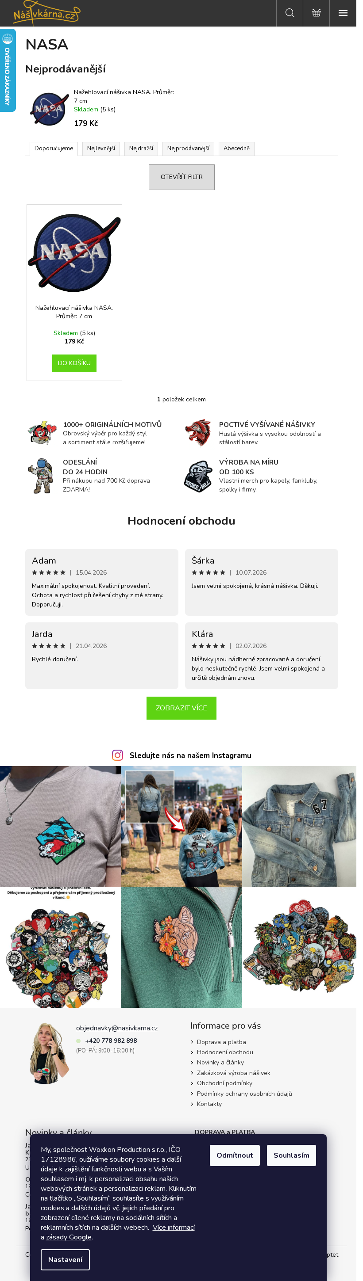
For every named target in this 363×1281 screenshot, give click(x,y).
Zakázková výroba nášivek (233, 1073)
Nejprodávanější (188, 148)
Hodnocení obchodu (181, 521)
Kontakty (209, 1104)
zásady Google (69, 1237)
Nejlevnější (101, 148)
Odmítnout (234, 1155)
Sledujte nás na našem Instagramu (190, 756)
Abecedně (237, 148)
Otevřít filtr (182, 177)
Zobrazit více (181, 708)
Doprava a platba (221, 1042)
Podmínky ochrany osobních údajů (244, 1094)
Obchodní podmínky (224, 1083)
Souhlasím (291, 1155)
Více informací (174, 1227)
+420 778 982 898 (111, 1041)
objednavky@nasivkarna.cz (117, 1028)
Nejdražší (141, 148)
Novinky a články (220, 1062)
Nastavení (65, 1260)
